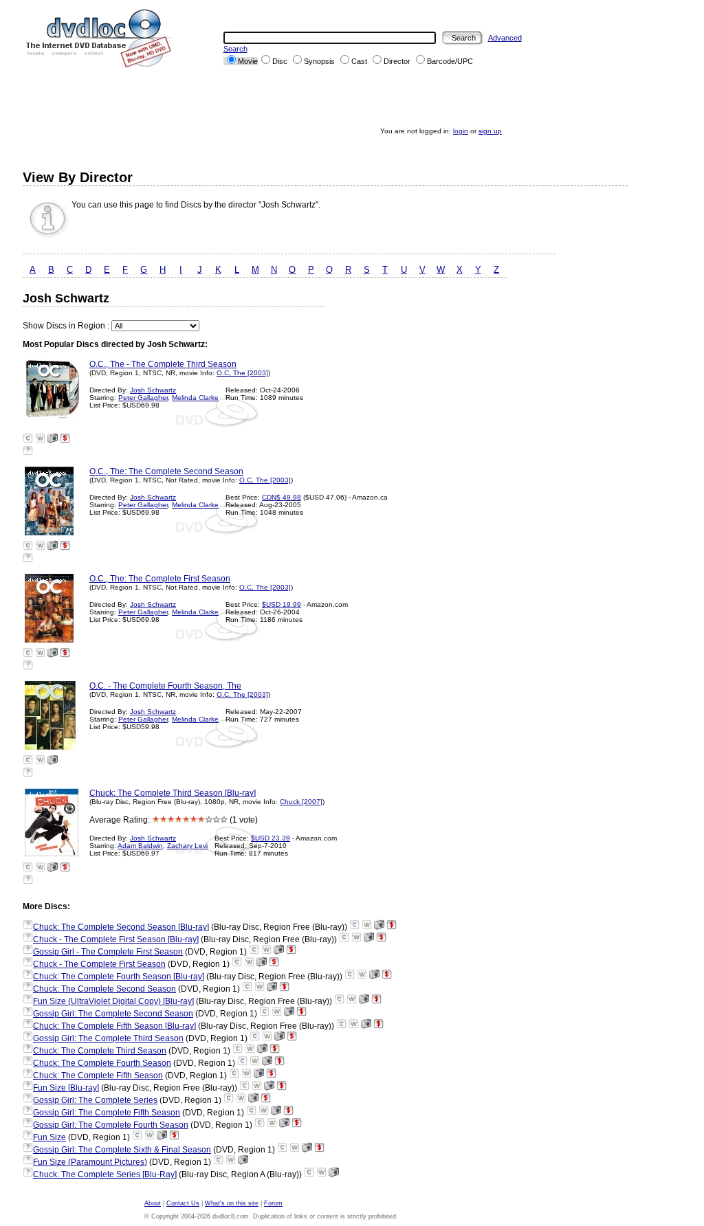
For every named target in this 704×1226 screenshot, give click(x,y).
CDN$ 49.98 (281, 497)
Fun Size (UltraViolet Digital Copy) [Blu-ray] (113, 1001)
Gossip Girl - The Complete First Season (108, 952)
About (152, 1203)
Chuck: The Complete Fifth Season (98, 1075)
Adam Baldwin (140, 845)
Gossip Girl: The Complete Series (95, 1100)
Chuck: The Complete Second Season (104, 989)
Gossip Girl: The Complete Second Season (113, 1013)
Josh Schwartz (153, 390)
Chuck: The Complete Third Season (99, 1051)
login (460, 131)
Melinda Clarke (195, 397)
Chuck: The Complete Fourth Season (102, 1063)
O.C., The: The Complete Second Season (166, 471)
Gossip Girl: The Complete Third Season (108, 1038)
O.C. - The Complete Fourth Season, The (165, 686)
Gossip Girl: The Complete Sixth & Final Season (122, 1150)
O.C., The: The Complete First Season (159, 578)
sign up (490, 131)
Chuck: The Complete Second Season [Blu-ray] (121, 927)
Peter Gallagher (143, 397)
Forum (273, 1203)
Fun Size (49, 1137)
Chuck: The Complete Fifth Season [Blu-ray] (114, 1026)
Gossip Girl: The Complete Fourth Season (110, 1125)
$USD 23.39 (270, 838)
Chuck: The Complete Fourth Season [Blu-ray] (118, 976)
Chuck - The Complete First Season (99, 964)
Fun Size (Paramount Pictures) (90, 1162)
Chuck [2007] (301, 801)
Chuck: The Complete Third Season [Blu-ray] (172, 793)
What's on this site (231, 1203)
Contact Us (182, 1203)
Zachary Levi (187, 845)
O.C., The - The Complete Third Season (162, 364)
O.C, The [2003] (242, 373)
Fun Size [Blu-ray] (66, 1088)
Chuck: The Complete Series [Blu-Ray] (105, 1174)
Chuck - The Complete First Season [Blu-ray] (116, 939)
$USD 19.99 (281, 604)
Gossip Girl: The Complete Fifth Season (106, 1112)
